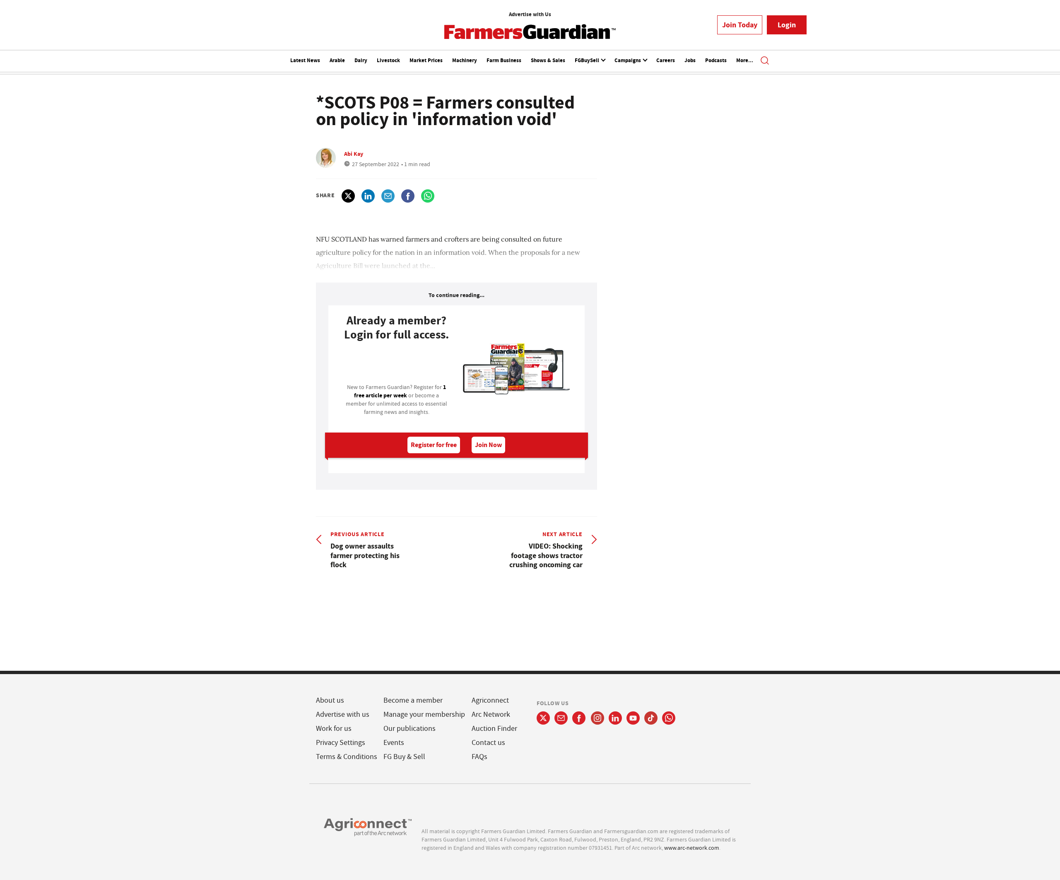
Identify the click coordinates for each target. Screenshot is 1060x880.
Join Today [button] (739, 25)
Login (787, 25)
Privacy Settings (340, 742)
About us (330, 700)
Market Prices (426, 60)
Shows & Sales (548, 60)
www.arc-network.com (691, 847)
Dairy (360, 60)
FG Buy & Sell (404, 757)
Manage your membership (424, 714)
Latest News (305, 60)
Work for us (334, 728)
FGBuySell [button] (587, 60)
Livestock (388, 60)
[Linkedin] (615, 718)
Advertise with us (342, 714)
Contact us (488, 742)
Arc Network (491, 714)
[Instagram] (597, 718)
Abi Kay (353, 154)
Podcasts (716, 60)
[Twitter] (543, 718)
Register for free (434, 444)
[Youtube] (633, 718)
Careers (665, 60)
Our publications (409, 728)
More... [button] (744, 60)
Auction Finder (494, 728)
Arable (337, 60)
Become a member (413, 700)
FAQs (479, 757)
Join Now (488, 444)
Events (393, 742)
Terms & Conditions (346, 757)
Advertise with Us (530, 14)
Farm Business (504, 60)
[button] (765, 61)
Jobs (690, 60)
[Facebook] (579, 718)
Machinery (464, 60)
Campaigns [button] (628, 60)
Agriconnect (490, 700)
